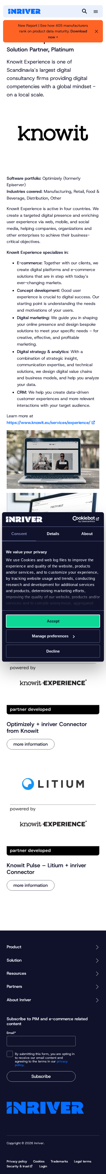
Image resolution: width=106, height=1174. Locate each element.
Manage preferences (50, 636)
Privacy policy (17, 1161)
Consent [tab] (19, 533)
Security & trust (18, 1166)
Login (43, 1166)
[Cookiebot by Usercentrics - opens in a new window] (77, 519)
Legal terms (82, 1161)
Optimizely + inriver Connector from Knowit (47, 727)
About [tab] (87, 533)
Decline (53, 651)
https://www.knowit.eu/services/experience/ (49, 422)
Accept (53, 621)
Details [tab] (53, 533)
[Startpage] (24, 11)
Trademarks (59, 1161)
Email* (11, 1033)
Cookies (39, 1161)
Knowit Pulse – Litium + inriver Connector (46, 869)
